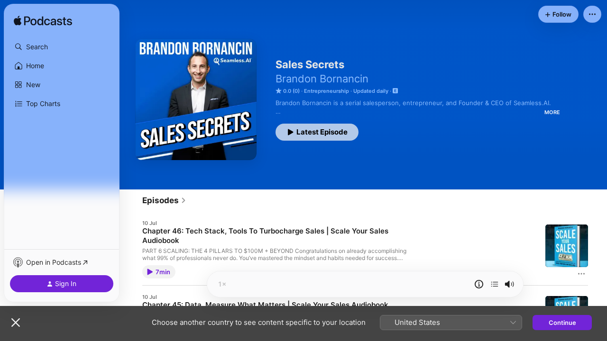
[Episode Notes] (479, 284)
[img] (43, 21)
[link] (164, 200)
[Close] (15, 322)
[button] (61, 47)
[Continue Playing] (494, 284)
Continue (562, 322)
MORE (552, 112)
